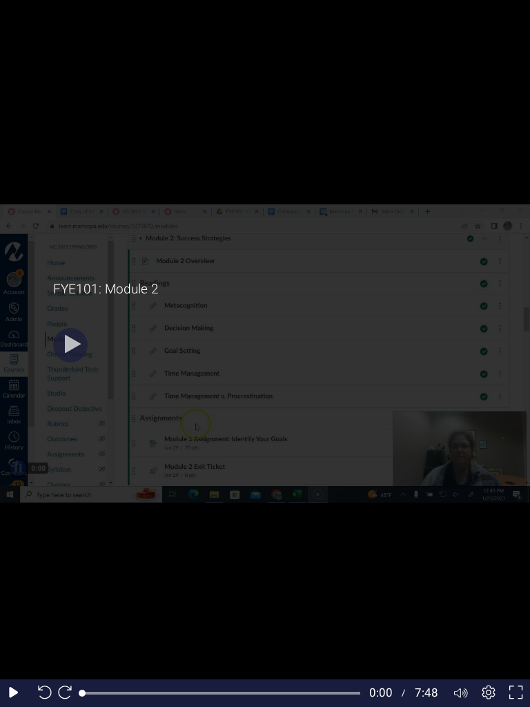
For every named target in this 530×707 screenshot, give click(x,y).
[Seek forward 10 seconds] (68, 693)
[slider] (221, 693)
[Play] (70, 345)
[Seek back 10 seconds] (41, 693)
